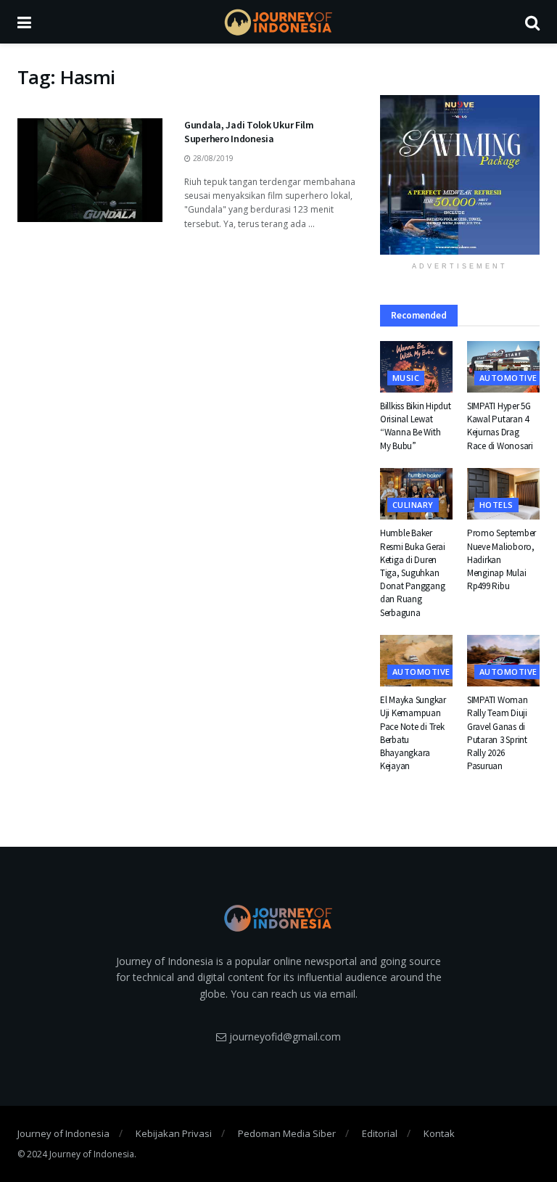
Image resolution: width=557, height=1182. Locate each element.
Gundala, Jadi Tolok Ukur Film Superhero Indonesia (249, 132)
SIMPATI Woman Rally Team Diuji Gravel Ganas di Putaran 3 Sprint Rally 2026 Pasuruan (497, 733)
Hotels (496, 504)
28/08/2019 (212, 158)
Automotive (508, 377)
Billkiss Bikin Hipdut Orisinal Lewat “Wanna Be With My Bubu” (415, 426)
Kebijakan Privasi (174, 1133)
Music (405, 377)
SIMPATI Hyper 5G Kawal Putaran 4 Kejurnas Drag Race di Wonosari (500, 426)
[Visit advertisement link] (460, 175)
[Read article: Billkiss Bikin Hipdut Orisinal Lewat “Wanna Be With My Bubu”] (416, 367)
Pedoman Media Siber (287, 1133)
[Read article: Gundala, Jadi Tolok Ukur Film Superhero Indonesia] (89, 170)
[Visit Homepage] (278, 22)
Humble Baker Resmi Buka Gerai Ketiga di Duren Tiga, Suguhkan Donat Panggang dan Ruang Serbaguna (412, 572)
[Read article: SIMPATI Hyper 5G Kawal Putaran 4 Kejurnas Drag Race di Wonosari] (503, 367)
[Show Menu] (24, 22)
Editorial (379, 1133)
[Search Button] (532, 22)
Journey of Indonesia (63, 1133)
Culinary (413, 504)
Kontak (439, 1133)
